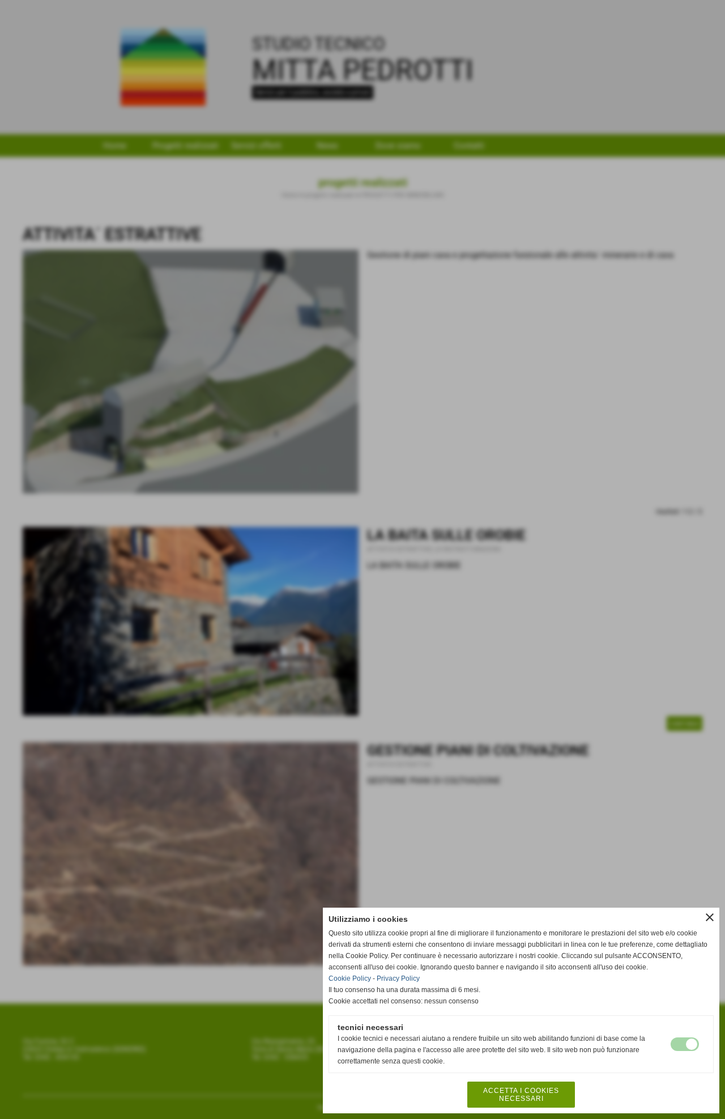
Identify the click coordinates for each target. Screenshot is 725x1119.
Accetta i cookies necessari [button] (521, 1095)
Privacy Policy (398, 978)
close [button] (710, 917)
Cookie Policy (350, 978)
